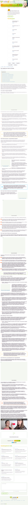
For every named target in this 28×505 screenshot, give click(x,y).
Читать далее (10, 16)
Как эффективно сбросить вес (13, 10)
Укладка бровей (14, 29)
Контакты (15, 500)
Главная (2, 66)
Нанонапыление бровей (15, 50)
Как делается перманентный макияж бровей (6, 470)
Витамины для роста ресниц (5, 477)
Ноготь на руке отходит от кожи (19, 449)
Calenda (6, 1)
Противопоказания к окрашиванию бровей (7, 74)
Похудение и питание (6, 4)
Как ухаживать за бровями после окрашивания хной (16, 46)
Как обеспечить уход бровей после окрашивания (8, 81)
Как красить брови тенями (22, 198)
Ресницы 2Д (14, 33)
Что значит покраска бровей (5, 73)
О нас (21, 500)
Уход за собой (14, 4)
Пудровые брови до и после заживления (15, 55)
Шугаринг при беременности (19, 463)
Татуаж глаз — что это (4, 463)
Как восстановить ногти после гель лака (20, 456)
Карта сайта (12, 500)
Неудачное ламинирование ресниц (16, 37)
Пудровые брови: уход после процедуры (15, 21)
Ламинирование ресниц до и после (6, 449)
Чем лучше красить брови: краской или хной (5, 166)
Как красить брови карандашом (5, 290)
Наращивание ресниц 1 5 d (16, 25)
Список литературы (18, 500)
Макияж (21, 4)
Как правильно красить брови (6, 79)
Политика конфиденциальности (6, 500)
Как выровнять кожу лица (5, 456)
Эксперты (24, 500)
